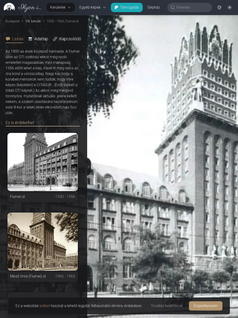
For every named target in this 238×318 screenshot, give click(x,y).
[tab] (16, 39)
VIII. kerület (33, 21)
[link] (21, 7)
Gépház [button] (153, 7)
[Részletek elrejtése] (88, 166)
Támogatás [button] (129, 7)
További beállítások (166, 306)
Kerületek (58, 7)
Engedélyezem (206, 306)
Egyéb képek (90, 7)
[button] (219, 7)
